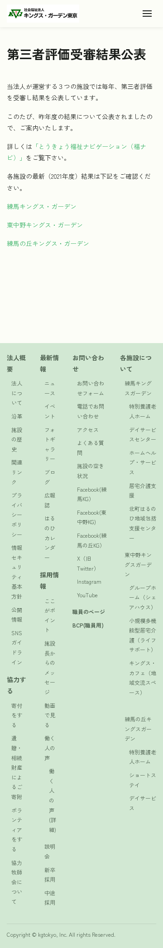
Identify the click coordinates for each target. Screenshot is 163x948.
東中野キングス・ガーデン (45, 224)
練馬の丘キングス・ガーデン (48, 243)
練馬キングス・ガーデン (42, 206)
